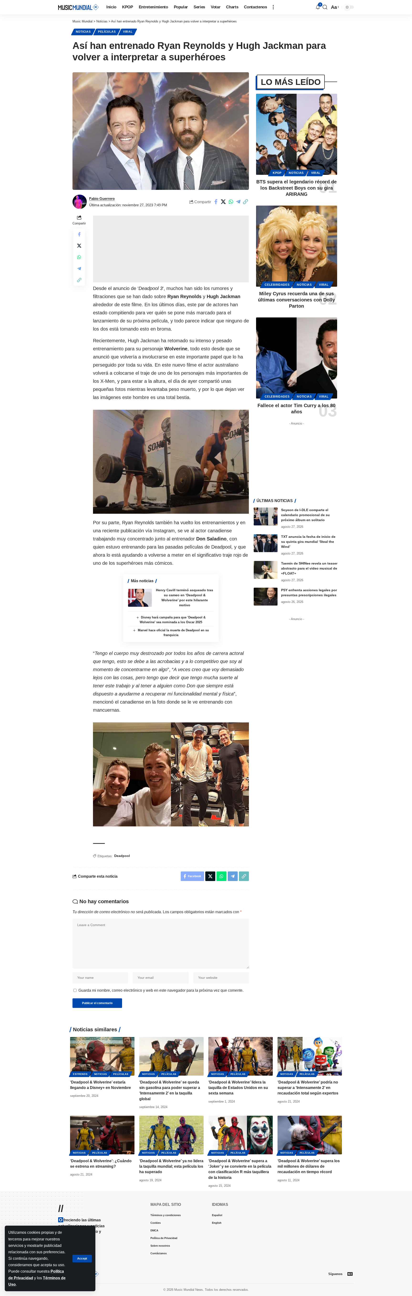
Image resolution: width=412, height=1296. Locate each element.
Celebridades (277, 284)
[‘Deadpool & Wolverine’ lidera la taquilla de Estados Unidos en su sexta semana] (240, 1056)
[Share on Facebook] (216, 202)
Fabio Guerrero (102, 199)
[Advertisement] (171, 249)
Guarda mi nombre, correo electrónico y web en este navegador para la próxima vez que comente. (160, 990)
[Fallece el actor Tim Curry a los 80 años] (296, 358)
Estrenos (80, 1074)
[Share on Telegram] (238, 202)
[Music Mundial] (78, 7)
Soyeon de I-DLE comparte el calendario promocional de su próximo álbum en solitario (305, 515)
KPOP (277, 172)
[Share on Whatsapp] (230, 202)
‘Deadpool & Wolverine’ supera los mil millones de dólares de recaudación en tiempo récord (309, 1166)
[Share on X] (223, 202)
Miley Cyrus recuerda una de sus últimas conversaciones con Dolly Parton (296, 300)
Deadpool (122, 856)
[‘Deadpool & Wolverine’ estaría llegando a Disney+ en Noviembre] (102, 1056)
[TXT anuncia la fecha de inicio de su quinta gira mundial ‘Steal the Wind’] (266, 543)
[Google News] (350, 1274)
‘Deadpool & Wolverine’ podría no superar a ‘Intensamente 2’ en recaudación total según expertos (308, 1087)
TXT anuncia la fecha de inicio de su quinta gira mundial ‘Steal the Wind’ (308, 542)
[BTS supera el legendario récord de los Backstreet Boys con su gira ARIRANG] (296, 134)
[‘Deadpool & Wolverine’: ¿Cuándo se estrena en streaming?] (102, 1135)
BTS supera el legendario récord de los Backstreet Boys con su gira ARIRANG (296, 188)
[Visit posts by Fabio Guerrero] (79, 202)
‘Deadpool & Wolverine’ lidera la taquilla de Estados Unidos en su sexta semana (238, 1087)
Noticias (83, 31)
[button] (82, 1258)
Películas (107, 31)
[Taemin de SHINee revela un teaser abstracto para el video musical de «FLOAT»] (266, 570)
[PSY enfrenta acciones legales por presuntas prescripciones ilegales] (266, 597)
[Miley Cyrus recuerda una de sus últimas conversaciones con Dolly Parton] (296, 246)
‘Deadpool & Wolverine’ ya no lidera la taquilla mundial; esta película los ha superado (171, 1166)
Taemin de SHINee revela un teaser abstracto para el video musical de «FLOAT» (309, 568)
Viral (128, 31)
